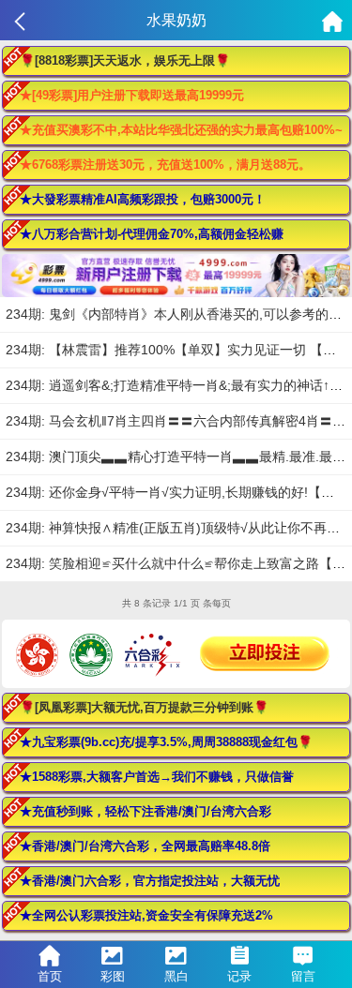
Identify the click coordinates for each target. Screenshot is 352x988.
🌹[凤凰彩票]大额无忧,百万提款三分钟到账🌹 (144, 707)
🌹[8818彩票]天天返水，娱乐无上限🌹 (125, 60)
